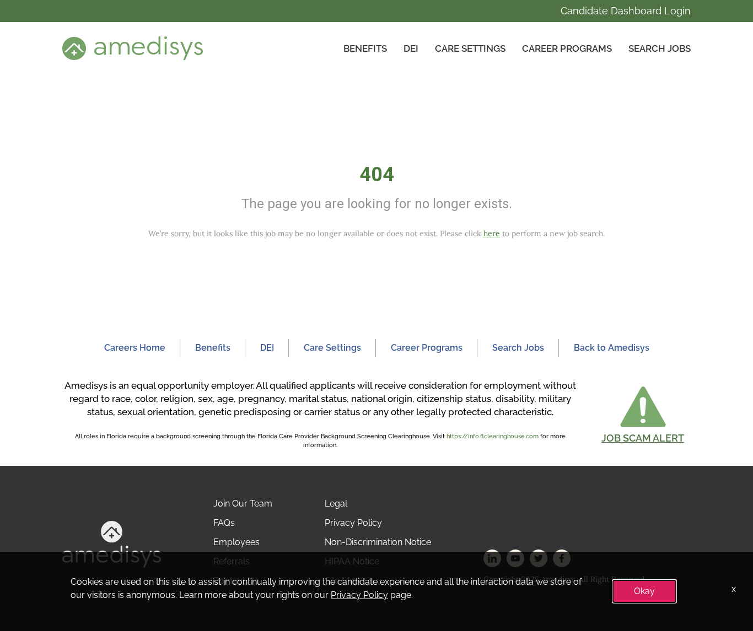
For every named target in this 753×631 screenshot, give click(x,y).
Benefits (365, 48)
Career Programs (567, 48)
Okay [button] (644, 591)
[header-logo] (132, 47)
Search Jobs (659, 48)
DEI (411, 48)
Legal (336, 503)
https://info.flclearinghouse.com (493, 436)
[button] (643, 414)
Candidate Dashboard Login (626, 11)
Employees (236, 542)
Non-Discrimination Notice (378, 542)
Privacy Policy (353, 523)
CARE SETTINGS (470, 48)
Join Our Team (242, 503)
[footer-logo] (111, 543)
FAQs (224, 523)
